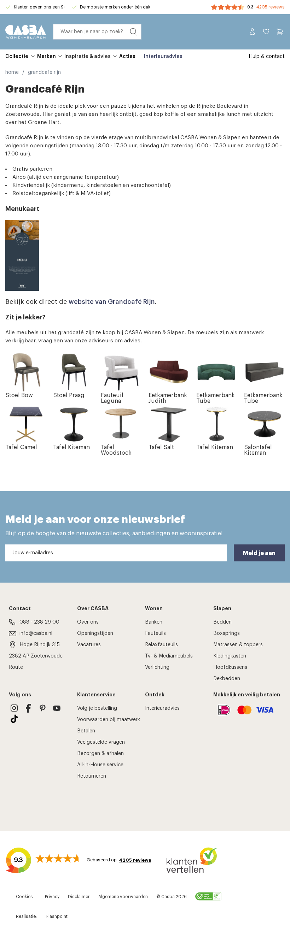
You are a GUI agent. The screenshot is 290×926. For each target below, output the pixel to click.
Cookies (24, 897)
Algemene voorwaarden (123, 897)
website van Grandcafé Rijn (112, 302)
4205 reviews (270, 7)
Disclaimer (79, 897)
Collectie (16, 56)
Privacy (52, 897)
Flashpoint (57, 916)
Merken (46, 56)
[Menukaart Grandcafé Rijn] (145, 255)
